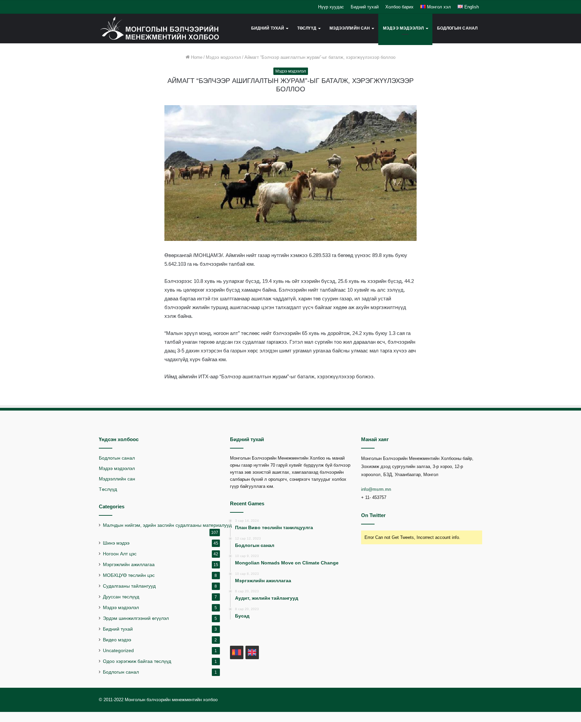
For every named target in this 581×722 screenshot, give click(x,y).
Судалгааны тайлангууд (129, 586)
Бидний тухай (365, 6)
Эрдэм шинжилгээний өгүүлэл (136, 618)
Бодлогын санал (457, 28)
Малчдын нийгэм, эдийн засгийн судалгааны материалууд (167, 525)
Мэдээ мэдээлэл (403, 28)
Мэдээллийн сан (117, 478)
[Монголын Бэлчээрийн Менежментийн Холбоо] (160, 28)
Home (196, 57)
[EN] (252, 652)
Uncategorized (118, 650)
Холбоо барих (399, 6)
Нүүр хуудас (331, 6)
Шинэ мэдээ (116, 543)
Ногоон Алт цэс (120, 553)
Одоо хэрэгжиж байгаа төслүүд (137, 661)
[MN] (236, 652)
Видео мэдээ (117, 639)
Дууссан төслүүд (121, 596)
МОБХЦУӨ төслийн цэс (129, 575)
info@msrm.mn (376, 489)
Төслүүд (108, 489)
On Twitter (373, 515)
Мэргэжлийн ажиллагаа (129, 564)
